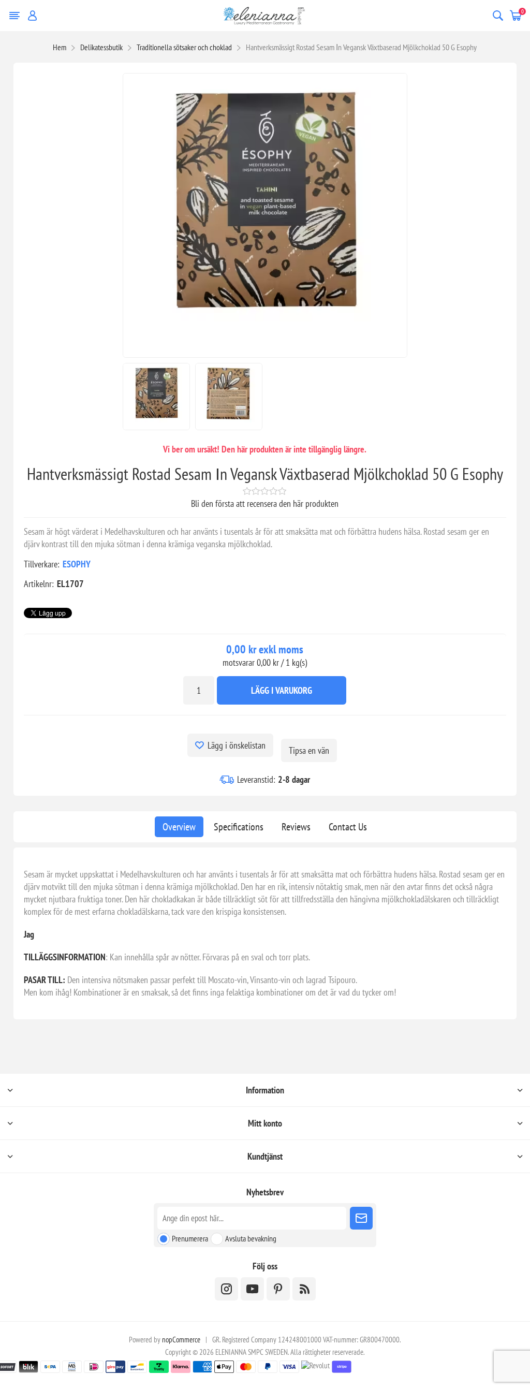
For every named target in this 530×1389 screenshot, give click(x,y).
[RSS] (304, 1288)
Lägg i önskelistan (237, 745)
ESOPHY (77, 564)
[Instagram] (226, 1288)
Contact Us (348, 827)
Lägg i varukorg (281, 690)
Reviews (296, 827)
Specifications (238, 827)
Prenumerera (190, 1238)
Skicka (361, 1218)
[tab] (179, 826)
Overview (179, 827)
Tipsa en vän (309, 750)
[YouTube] (252, 1288)
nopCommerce (181, 1339)
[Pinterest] (278, 1288)
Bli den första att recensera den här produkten (264, 503)
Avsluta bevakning (250, 1238)
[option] (156, 396)
